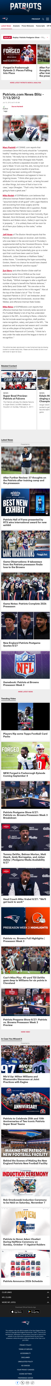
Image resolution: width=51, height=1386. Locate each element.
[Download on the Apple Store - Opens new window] (17, 1312)
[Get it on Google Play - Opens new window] (34, 1313)
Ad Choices (25, 1365)
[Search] (43, 19)
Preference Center (25, 1378)
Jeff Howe (8, 234)
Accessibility (25, 1353)
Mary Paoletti (9, 147)
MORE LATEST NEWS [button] (25, 692)
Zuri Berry (7, 270)
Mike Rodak (8, 195)
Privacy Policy (25, 1345)
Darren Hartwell (17, 106)
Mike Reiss (8, 307)
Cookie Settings (25, 1374)
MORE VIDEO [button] (25, 1032)
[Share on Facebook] (18, 1384)
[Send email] (27, 1384)
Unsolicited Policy (25, 1361)
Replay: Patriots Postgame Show (26, 37)
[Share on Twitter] (23, 1384)
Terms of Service (25, 1349)
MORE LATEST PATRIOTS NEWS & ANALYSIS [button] (25, 82)
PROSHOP (36, 19)
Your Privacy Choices (25, 1370)
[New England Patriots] (25, 1323)
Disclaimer (25, 1357)
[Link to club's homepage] (5, 18)
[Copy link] (32, 1383)
